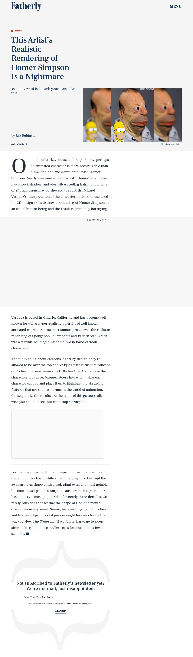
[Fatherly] (26, 6)
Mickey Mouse (56, 159)
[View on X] (57, 434)
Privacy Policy (87, 603)
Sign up (60, 611)
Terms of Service (72, 603)
